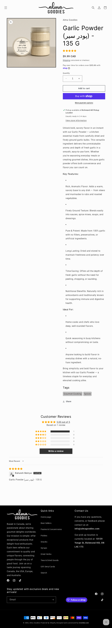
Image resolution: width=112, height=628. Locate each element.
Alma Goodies (35, 623)
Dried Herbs (46, 554)
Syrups (44, 548)
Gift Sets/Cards (48, 567)
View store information (76, 120)
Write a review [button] (56, 451)
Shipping (66, 60)
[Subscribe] (53, 599)
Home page (46, 517)
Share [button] (68, 401)
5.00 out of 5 (63, 422)
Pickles (44, 536)
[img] (16, 469)
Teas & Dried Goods (50, 560)
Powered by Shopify (48, 623)
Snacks (44, 542)
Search (44, 573)
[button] (6, 8)
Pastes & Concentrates (51, 529)
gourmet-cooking (73, 394)
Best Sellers (46, 523)
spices (87, 394)
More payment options (84, 103)
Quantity (66, 73)
